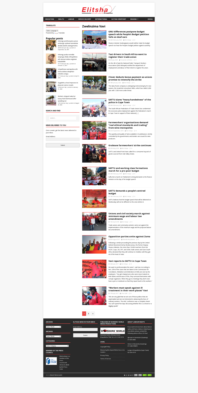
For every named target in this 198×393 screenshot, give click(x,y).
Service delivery (84, 19)
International (101, 19)
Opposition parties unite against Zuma (129, 236)
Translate (61, 33)
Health (61, 19)
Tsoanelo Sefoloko (126, 60)
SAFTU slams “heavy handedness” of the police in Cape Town (129, 101)
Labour (71, 19)
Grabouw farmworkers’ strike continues (129, 145)
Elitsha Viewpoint (118, 19)
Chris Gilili (124, 293)
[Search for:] (63, 118)
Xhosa (150, 19)
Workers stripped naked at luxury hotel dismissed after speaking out (67, 98)
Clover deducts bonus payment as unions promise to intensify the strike (130, 78)
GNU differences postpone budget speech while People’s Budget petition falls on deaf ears (128, 34)
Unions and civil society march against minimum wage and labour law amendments (129, 216)
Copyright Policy (105, 347)
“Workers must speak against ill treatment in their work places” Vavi (128, 289)
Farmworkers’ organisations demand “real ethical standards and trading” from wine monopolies (128, 125)
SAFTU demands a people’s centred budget (126, 192)
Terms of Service (105, 359)
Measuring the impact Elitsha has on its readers (112, 351)
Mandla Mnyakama (129, 239)
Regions (133, 19)
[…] (137, 113)
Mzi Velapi (128, 40)
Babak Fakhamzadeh (56, 375)
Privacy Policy (104, 355)
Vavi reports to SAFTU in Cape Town (127, 261)
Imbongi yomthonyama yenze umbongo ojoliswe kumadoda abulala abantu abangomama (68, 43)
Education (49, 19)
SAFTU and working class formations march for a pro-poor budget (128, 169)
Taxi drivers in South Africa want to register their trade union (127, 55)
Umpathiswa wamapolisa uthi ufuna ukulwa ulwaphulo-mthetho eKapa (68, 71)
